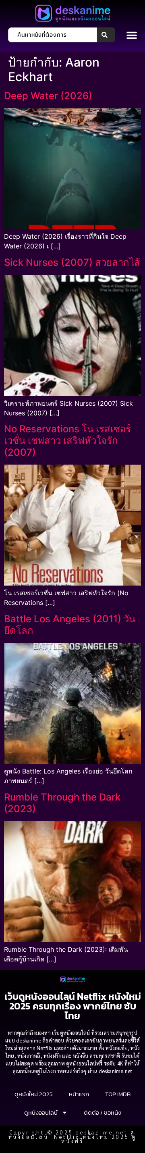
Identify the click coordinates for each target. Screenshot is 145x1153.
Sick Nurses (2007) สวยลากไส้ (72, 262)
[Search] (106, 34)
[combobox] (52, 34)
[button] (131, 35)
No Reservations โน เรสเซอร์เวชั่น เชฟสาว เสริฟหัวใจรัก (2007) (67, 440)
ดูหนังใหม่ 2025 (33, 1094)
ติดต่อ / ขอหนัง (102, 1112)
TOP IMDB (117, 1094)
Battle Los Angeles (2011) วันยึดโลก (69, 624)
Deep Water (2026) (48, 96)
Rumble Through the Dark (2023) (62, 803)
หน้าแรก (79, 1094)
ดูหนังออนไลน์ (41, 1112)
